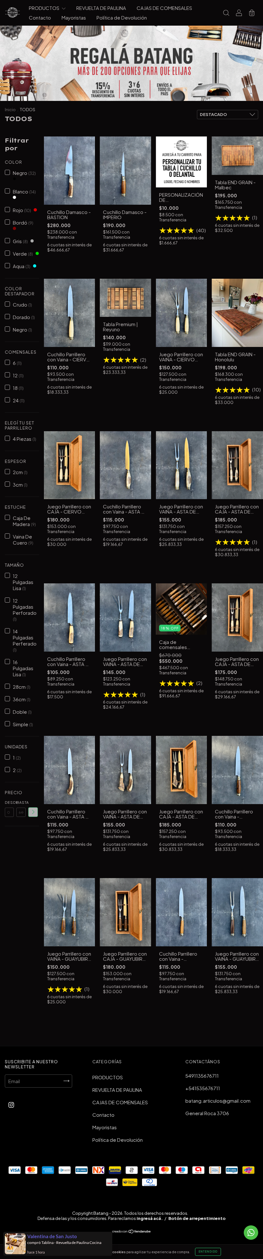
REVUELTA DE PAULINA (101, 8)
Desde (9, 802)
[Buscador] (226, 13)
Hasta (20, 802)
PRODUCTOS (44, 8)
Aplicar (33, 812)
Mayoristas (74, 17)
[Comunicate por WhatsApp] (251, 1232)
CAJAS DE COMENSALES (164, 8)
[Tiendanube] (132, 1232)
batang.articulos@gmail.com (217, 1101)
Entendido (208, 1251)
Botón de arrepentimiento (196, 1218)
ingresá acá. (150, 1218)
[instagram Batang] (11, 1105)
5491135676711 (202, 1076)
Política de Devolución (122, 17)
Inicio (10, 109)
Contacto (40, 17)
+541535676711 (202, 1088)
